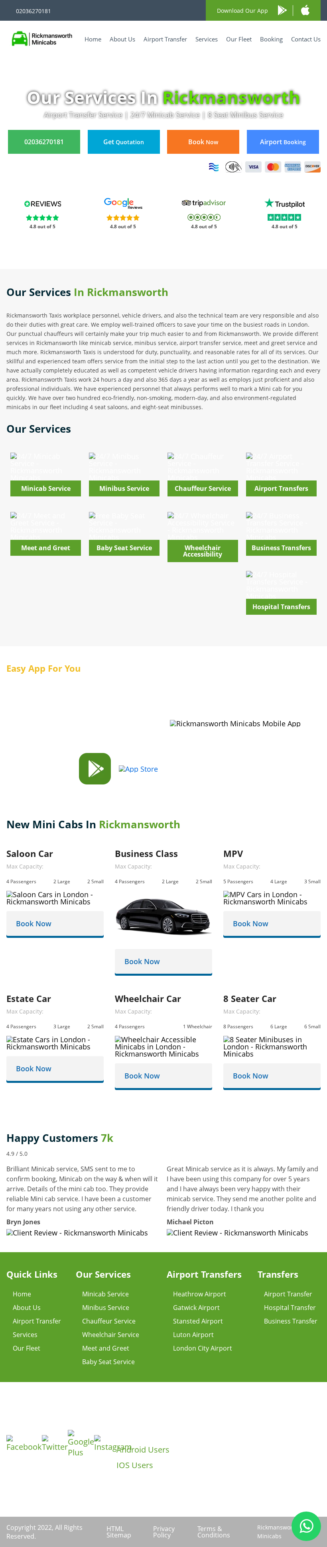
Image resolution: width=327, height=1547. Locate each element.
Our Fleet (239, 39)
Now (203, 141)
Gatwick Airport (196, 1307)
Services (206, 39)
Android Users (142, 1449)
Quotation (123, 141)
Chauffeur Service (109, 1321)
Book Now (33, 923)
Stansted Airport (198, 1321)
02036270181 (33, 11)
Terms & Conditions (213, 1531)
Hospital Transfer (290, 1307)
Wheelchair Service (110, 1334)
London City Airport (202, 1348)
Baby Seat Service (108, 1361)
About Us (122, 39)
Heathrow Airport (199, 1294)
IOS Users (134, 1465)
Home (93, 39)
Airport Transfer (165, 39)
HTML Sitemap (118, 1531)
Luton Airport (193, 1334)
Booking (271, 39)
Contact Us (306, 39)
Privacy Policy (164, 1531)
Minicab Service (105, 1294)
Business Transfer (290, 1321)
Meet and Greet (105, 1348)
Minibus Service (105, 1307)
